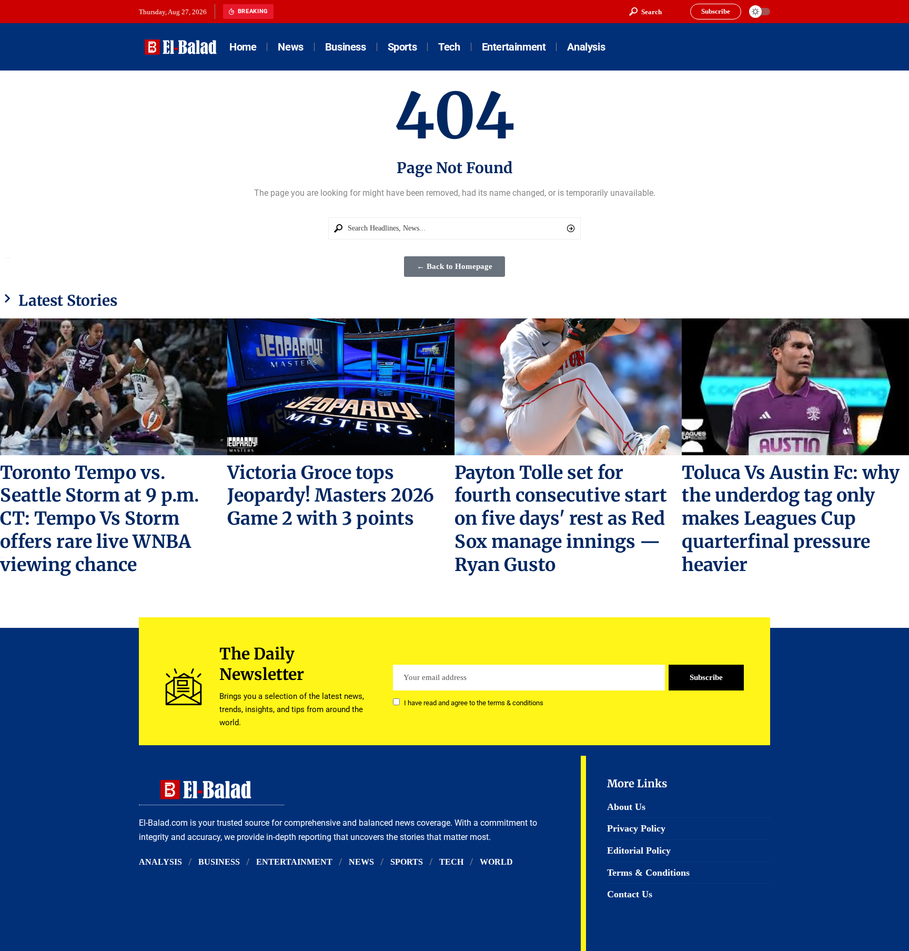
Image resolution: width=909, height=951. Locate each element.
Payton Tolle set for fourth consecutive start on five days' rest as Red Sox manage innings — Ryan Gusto (560, 519)
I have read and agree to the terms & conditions (473, 703)
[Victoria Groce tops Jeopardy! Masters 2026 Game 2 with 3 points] (340, 386)
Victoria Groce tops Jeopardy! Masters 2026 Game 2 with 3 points (330, 496)
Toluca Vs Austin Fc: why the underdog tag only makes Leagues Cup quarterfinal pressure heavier (791, 519)
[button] (645, 12)
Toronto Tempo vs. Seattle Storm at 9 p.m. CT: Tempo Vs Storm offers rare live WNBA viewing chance (99, 519)
